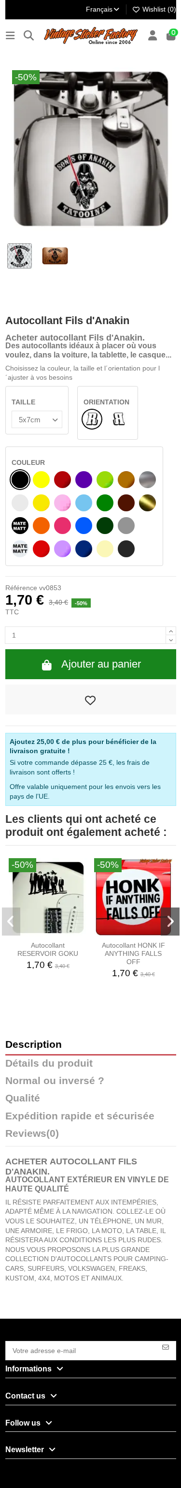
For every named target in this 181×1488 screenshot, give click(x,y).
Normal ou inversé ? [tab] (54, 1081)
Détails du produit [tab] (49, 1063)
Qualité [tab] (22, 1098)
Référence (21, 588)
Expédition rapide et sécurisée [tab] (79, 1116)
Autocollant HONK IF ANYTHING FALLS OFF (133, 953)
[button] (11, 922)
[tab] (90, 1136)
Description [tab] (33, 1045)
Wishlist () (158, 9)
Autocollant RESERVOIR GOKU (47, 949)
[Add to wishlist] (90, 699)
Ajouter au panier (101, 664)
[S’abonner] (165, 1346)
